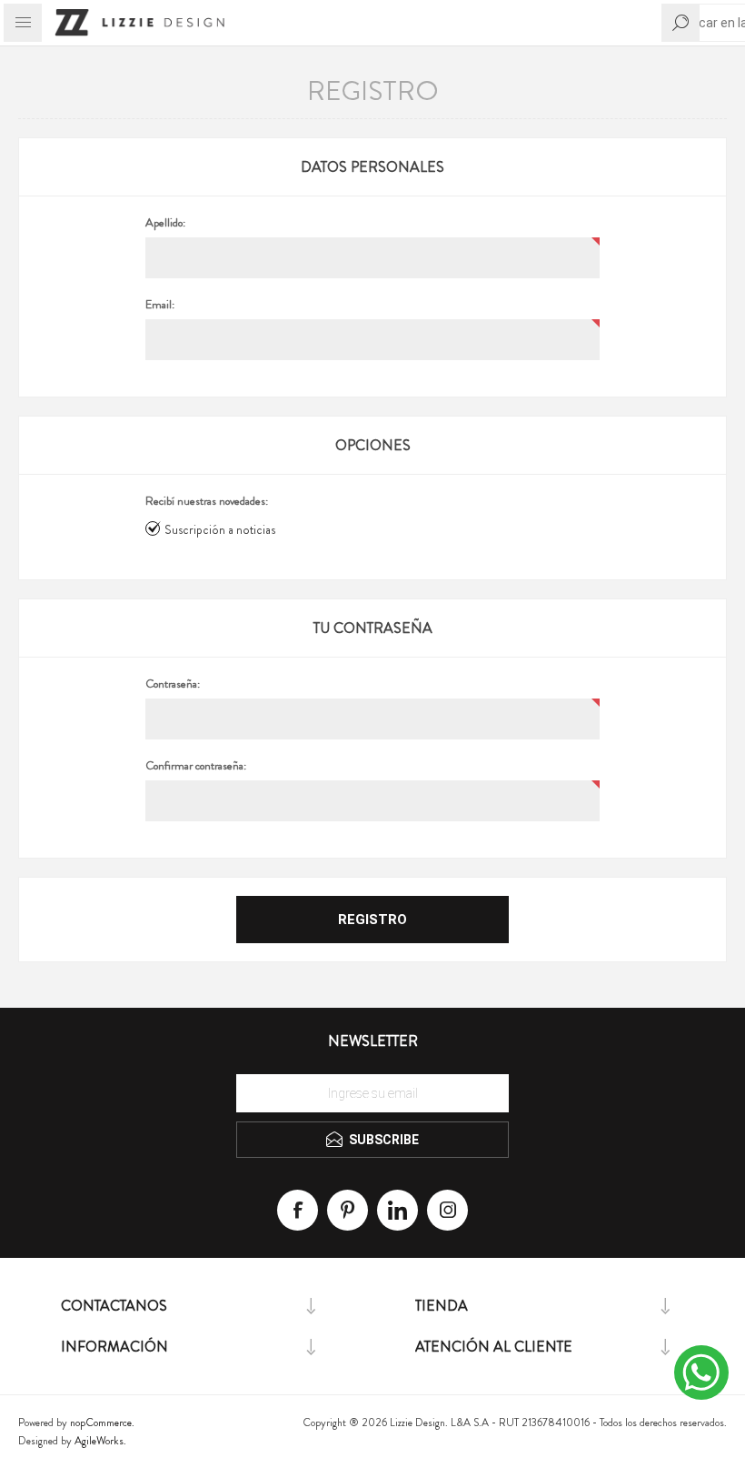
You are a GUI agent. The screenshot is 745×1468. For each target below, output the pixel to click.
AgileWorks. (100, 1441)
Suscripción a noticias (219, 529)
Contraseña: (172, 684)
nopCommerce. (102, 1422)
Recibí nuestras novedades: (206, 501)
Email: (159, 305)
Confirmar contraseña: (195, 766)
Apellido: (165, 223)
